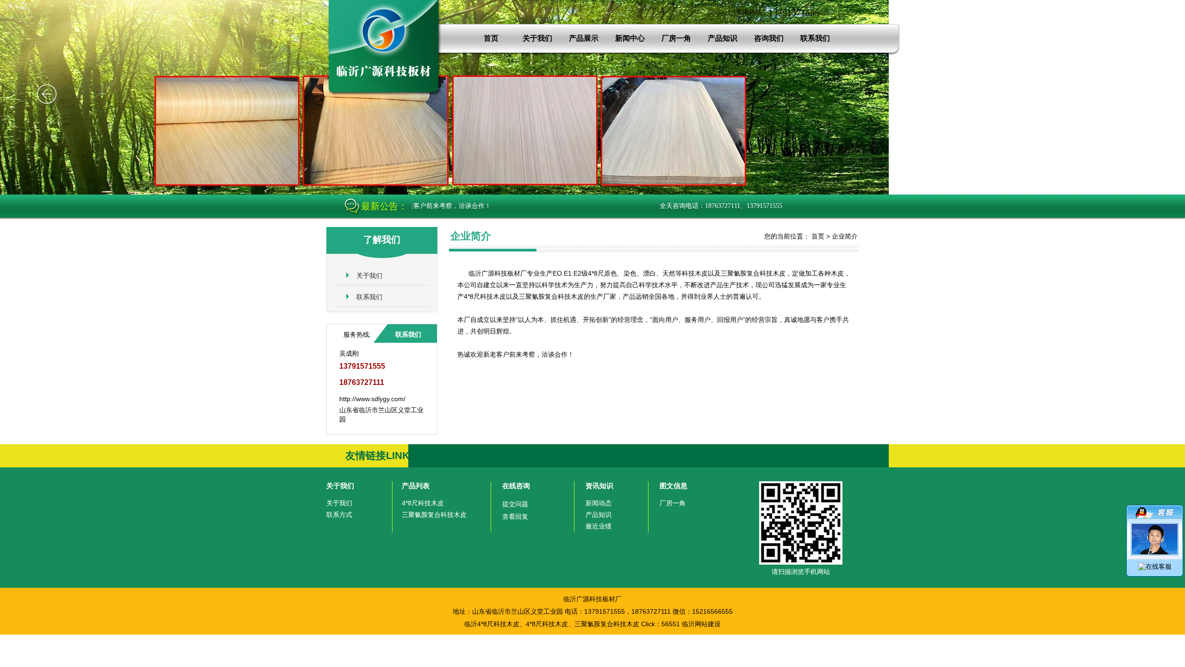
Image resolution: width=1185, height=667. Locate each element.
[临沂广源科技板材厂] (386, 93)
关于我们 (537, 38)
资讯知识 (599, 486)
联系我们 (815, 38)
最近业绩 (598, 526)
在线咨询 (516, 486)
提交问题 (515, 504)
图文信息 (673, 486)
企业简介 (845, 236)
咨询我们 (769, 38)
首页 (491, 38)
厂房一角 (676, 38)
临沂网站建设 (701, 624)
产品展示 (584, 38)
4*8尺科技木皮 (423, 503)
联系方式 (339, 514)
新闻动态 (598, 503)
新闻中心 (630, 38)
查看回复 (515, 516)
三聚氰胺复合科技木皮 (434, 514)
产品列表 (416, 486)
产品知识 (722, 38)
